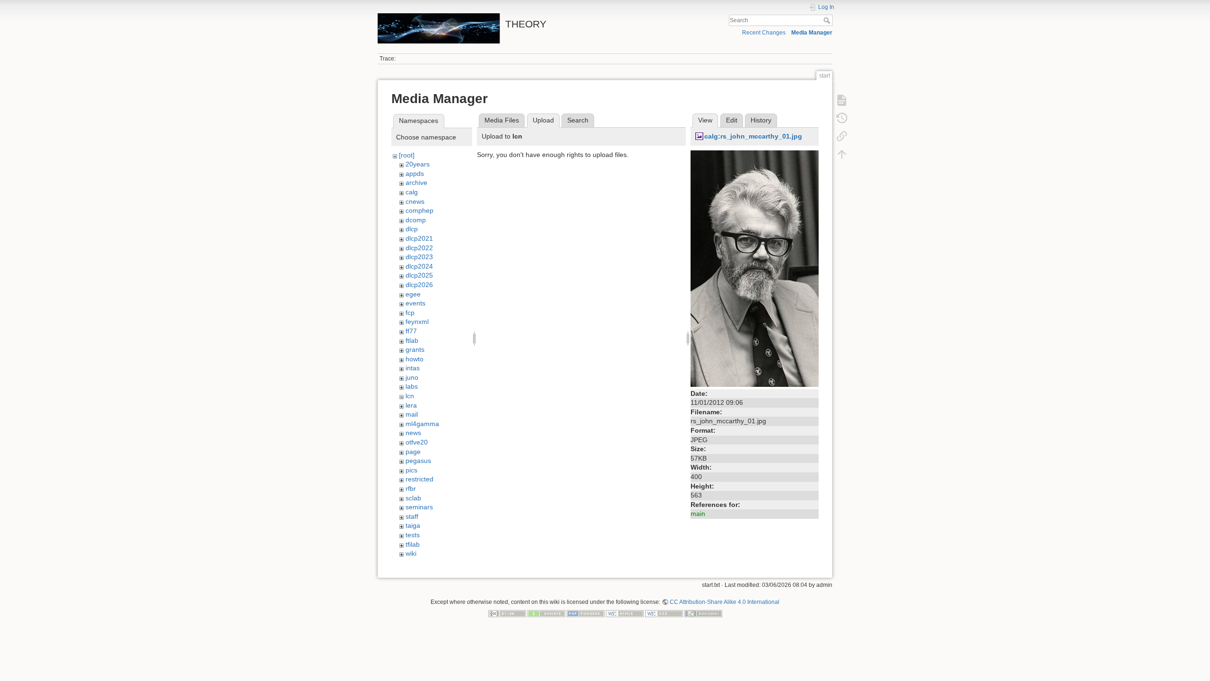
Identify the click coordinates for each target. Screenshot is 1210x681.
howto (415, 359)
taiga (413, 525)
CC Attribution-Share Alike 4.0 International (724, 602)
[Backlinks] (842, 136)
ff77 (411, 331)
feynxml (417, 321)
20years (418, 164)
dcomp (416, 220)
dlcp (412, 229)
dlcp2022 (419, 248)
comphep (419, 210)
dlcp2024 (419, 266)
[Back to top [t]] (842, 154)
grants (415, 349)
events (415, 303)
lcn (410, 396)
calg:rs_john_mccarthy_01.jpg (753, 136)
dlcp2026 (419, 284)
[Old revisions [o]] (842, 118)
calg (412, 192)
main (698, 513)
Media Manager (811, 32)
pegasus (418, 460)
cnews (415, 201)
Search (827, 20)
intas (413, 368)
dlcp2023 (419, 257)
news (413, 433)
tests (413, 535)
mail (412, 414)
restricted (419, 479)
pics (411, 470)
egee (413, 294)
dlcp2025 (419, 275)
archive (416, 182)
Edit (731, 120)
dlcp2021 (419, 238)
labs (412, 386)
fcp (410, 312)
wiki (411, 553)
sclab (413, 498)
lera (411, 405)
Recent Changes (764, 32)
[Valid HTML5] (625, 613)
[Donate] (546, 613)
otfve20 (417, 442)
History (761, 120)
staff (412, 516)
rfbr (411, 488)
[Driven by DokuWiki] (703, 613)
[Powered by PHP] (586, 613)
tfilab (413, 544)
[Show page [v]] (842, 100)
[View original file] (755, 267)
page (413, 451)
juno (412, 377)
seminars (419, 507)
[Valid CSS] (664, 613)
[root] (407, 155)
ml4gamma (422, 424)
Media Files (501, 120)
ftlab (412, 340)
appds (415, 173)
